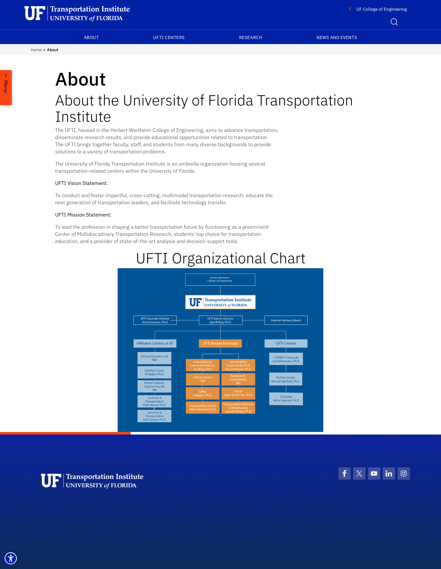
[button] (10, 558)
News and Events (336, 37)
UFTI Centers (169, 37)
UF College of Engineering (381, 9)
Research (250, 37)
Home (36, 49)
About (91, 37)
